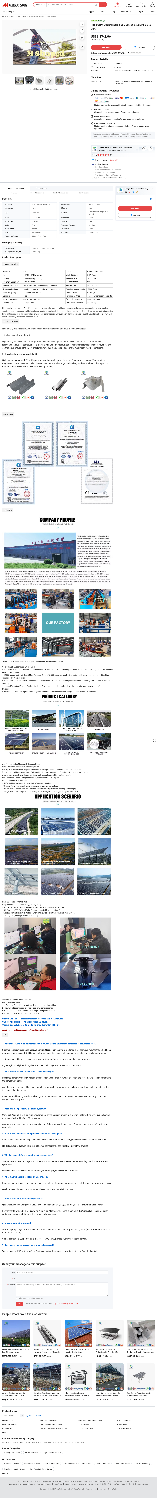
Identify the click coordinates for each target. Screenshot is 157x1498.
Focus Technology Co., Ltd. (63, 1489)
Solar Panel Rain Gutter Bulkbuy (41, 1469)
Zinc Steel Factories (52, 1463)
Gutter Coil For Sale (103, 1463)
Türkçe (123, 1484)
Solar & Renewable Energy (36, 16)
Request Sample (134, 53)
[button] (105, 193)
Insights (136, 1481)
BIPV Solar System (9, 1424)
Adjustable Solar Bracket (52, 1452)
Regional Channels (105, 1481)
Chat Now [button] (141, 47)
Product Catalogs (34, 1415)
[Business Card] (151, 198)
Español (32, 1484)
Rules (153, 12)
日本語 (104, 1484)
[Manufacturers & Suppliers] (14, 4)
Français (48, 1484)
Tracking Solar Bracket (12, 1452)
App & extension (126, 12)
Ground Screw (7, 1428)
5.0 (126, 192)
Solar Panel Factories (11, 1463)
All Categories (10, 12)
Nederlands (82, 1484)
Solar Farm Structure (124, 1420)
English (25, 1484)
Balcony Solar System (86, 1428)
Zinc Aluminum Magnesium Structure (53, 1428)
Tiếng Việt (131, 1484)
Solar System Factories (32, 1463)
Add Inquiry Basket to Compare (45, 89)
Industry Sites (93, 1481)
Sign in (152, 6)
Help (113, 12)
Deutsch (74, 1484)
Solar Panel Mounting (142, 1463)
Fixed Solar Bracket (32, 1452)
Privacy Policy (112, 1489)
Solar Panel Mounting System (14, 1469)
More (4, 1473)
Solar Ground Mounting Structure (90, 1420)
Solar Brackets (51, 16)
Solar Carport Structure (48, 1420)
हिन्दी (109, 1484)
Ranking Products (8, 1420)
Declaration (102, 1489)
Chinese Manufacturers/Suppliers (51, 1481)
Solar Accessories (123, 1428)
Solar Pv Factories (70, 1463)
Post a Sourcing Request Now (66, 1303)
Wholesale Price (82, 1481)
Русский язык (58, 1484)
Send (19, 1303)
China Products (33, 1481)
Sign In (94, 178)
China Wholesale (69, 1481)
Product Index (118, 1481)
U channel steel (122, 1424)
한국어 (97, 1484)
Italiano (67, 1484)
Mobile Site (128, 1481)
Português (40, 1484)
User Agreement (91, 1489)
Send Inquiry (106, 47)
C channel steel (83, 1424)
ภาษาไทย (116, 1484)
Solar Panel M (86, 1463)
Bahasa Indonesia (142, 1484)
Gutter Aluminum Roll (122, 1463)
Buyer (102, 12)
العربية (91, 1484)
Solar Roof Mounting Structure (51, 1424)
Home (4, 16)
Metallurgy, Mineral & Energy (17, 16)
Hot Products (22, 1481)
